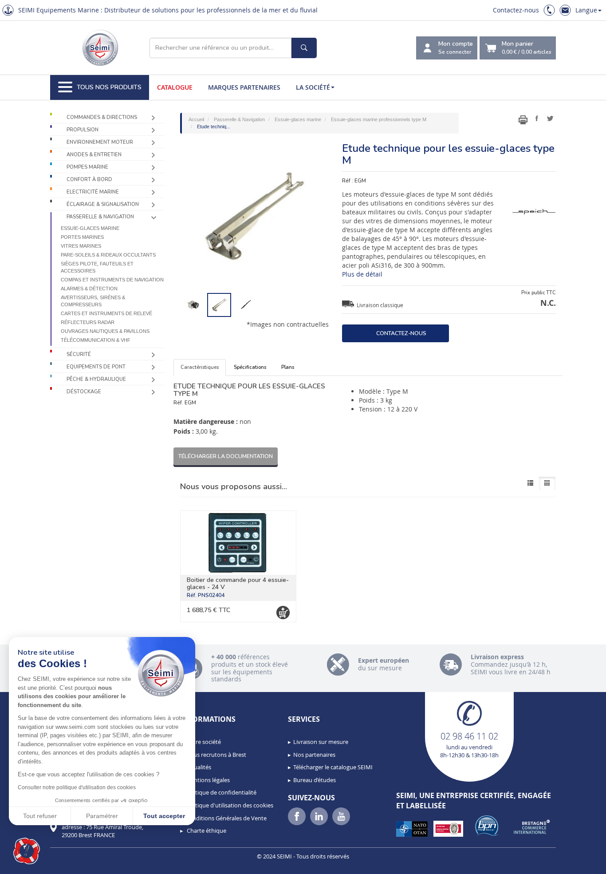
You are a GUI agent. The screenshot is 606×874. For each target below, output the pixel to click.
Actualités (198, 767)
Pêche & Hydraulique (96, 379)
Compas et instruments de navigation (112, 279)
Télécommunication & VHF (95, 340)
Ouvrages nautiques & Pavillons (105, 331)
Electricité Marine (93, 192)
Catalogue (175, 87)
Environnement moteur (100, 142)
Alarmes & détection (89, 288)
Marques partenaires (244, 87)
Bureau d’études (314, 780)
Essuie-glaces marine (90, 228)
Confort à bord (89, 179)
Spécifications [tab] (250, 367)
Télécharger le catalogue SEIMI (333, 767)
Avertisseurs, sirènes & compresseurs (93, 301)
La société (313, 87)
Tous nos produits (109, 87)
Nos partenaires (314, 755)
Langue (586, 10)
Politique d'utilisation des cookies (229, 805)
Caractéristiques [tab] (200, 367)
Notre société (203, 742)
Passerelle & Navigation (100, 217)
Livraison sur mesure (320, 742)
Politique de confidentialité (220, 792)
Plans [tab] (287, 367)
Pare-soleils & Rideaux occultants (108, 254)
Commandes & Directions (102, 117)
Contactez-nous (516, 10)
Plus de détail (362, 274)
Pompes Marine (87, 167)
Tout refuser (40, 815)
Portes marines (82, 237)
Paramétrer (102, 815)
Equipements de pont (96, 367)
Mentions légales (207, 780)
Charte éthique (205, 830)
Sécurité (79, 354)
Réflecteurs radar (87, 322)
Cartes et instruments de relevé (106, 313)
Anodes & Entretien (94, 154)
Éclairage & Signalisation (103, 204)
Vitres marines (81, 246)
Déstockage (84, 391)
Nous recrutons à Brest (215, 755)
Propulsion (82, 130)
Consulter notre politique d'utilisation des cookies (77, 787)
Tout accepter (164, 815)
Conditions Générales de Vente (226, 818)
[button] (26, 851)
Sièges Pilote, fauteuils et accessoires (97, 267)
